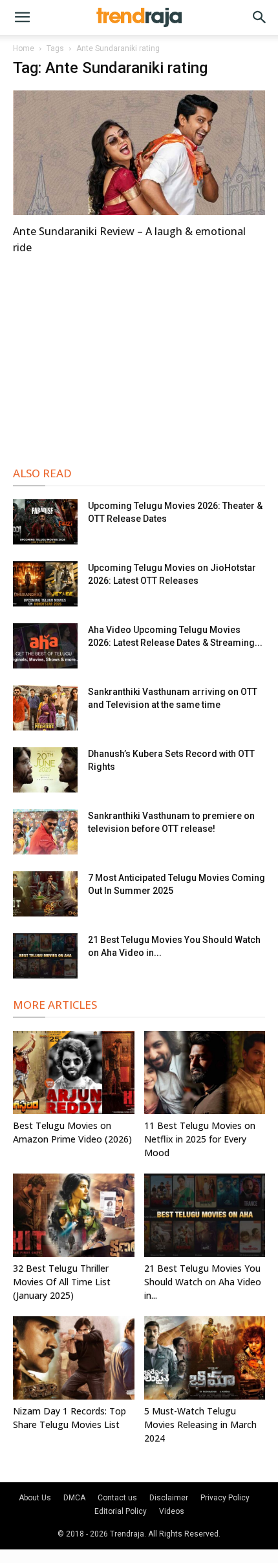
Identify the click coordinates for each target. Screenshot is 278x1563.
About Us (35, 1497)
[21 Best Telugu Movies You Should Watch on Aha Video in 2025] (45, 955)
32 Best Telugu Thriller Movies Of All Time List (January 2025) (62, 1281)
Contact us (117, 1497)
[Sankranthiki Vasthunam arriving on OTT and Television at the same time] (45, 707)
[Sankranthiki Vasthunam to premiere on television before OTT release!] (45, 831)
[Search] (260, 17)
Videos (171, 1511)
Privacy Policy (225, 1497)
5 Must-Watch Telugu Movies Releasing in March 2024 (200, 1424)
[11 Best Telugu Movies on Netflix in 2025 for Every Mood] (205, 1072)
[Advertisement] (139, 358)
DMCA (74, 1497)
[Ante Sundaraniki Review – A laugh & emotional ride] (139, 152)
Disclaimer (168, 1497)
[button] (22, 17)
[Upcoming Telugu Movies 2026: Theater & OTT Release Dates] (45, 521)
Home (23, 48)
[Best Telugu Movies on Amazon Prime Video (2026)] (73, 1072)
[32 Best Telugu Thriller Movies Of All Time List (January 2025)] (73, 1215)
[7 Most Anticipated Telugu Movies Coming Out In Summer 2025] (45, 893)
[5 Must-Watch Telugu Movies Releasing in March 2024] (205, 1358)
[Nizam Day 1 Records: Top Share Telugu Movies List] (73, 1358)
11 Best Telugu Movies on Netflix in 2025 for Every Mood (199, 1139)
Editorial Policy (120, 1511)
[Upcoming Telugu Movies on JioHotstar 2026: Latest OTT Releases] (45, 583)
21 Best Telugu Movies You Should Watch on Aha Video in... (202, 1281)
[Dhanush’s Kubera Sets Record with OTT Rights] (45, 769)
